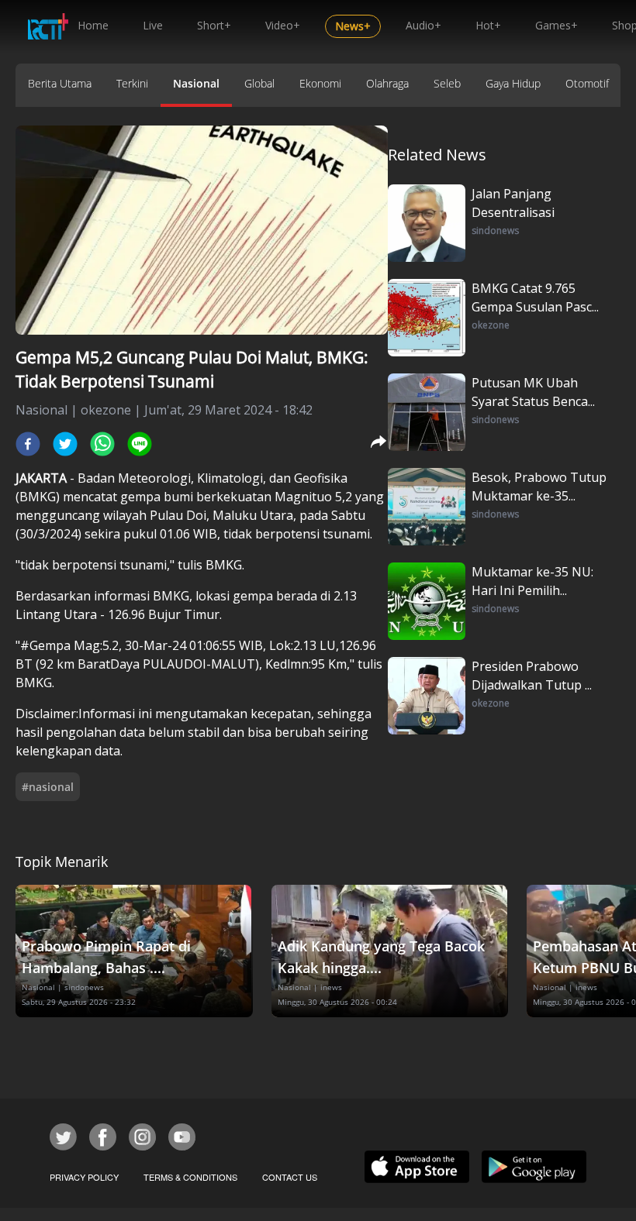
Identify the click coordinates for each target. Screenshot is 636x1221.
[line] (139, 444)
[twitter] (65, 444)
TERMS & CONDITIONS (190, 1177)
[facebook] (28, 444)
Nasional (196, 83)
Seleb (447, 83)
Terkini (132, 83)
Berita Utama (60, 83)
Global (259, 83)
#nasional (48, 786)
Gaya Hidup (513, 83)
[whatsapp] (102, 444)
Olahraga (387, 83)
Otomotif (587, 83)
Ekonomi (320, 83)
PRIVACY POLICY (84, 1177)
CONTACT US (289, 1177)
